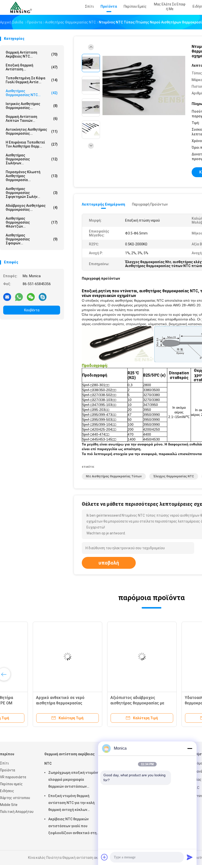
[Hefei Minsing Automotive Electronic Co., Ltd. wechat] (31, 297)
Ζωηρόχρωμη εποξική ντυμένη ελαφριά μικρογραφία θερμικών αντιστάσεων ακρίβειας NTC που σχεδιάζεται (73, 780)
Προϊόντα (7, 770)
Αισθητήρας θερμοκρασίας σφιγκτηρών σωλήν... (32, 193)
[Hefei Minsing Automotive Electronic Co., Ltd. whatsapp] (19, 297)
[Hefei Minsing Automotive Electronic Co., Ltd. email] (7, 297)
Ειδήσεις (7, 791)
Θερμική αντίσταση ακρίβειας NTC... (32, 54)
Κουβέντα (31, 310)
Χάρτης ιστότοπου (15, 798)
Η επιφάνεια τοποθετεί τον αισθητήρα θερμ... (32, 144)
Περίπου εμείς (11, 784)
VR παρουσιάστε (13, 777)
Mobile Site (8, 805)
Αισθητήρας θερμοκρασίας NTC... (32, 93)
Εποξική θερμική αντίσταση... (32, 67)
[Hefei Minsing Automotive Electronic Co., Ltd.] (21, 7)
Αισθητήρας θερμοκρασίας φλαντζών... (32, 222)
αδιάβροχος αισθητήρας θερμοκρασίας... (32, 207)
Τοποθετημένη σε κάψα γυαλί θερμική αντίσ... (32, 80)
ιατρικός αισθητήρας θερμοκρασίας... (32, 106)
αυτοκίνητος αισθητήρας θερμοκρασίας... (32, 131)
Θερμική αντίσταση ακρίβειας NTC (69, 758)
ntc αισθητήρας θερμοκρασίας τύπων (114, 476)
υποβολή (109, 563)
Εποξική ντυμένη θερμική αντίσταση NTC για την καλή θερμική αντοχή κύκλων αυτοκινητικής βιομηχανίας (71, 803)
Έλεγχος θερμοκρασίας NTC (173, 476)
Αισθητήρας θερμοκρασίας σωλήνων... (32, 159)
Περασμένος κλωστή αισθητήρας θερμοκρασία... (32, 176)
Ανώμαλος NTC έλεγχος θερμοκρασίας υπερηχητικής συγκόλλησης (108, 703)
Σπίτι (4, 763)
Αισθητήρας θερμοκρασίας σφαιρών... (32, 239)
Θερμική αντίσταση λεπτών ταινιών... (32, 119)
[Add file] (104, 857)
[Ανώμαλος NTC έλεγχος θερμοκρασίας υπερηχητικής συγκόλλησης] (112, 656)
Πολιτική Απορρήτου (17, 812)
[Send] (190, 857)
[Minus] (190, 748)
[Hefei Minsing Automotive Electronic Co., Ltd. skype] (43, 297)
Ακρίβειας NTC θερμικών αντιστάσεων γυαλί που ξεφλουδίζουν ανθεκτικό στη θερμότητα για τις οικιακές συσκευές (72, 826)
